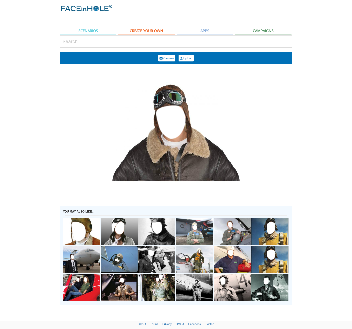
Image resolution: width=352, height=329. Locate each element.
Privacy (167, 324)
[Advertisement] (218, 13)
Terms (154, 324)
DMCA (180, 324)
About (142, 324)
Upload (187, 58)
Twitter (209, 324)
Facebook (194, 324)
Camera (168, 58)
